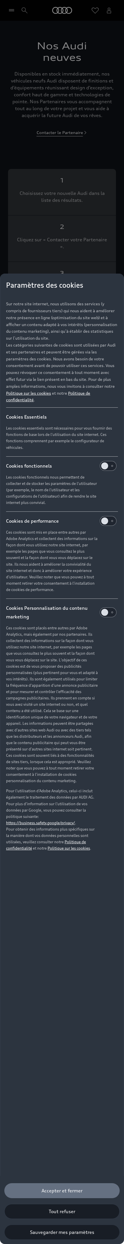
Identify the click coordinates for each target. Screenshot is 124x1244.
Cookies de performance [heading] (32, 521)
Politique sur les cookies (28, 393)
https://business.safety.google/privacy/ (40, 822)
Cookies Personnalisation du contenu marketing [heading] (47, 612)
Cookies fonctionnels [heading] (29, 466)
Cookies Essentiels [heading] (26, 417)
